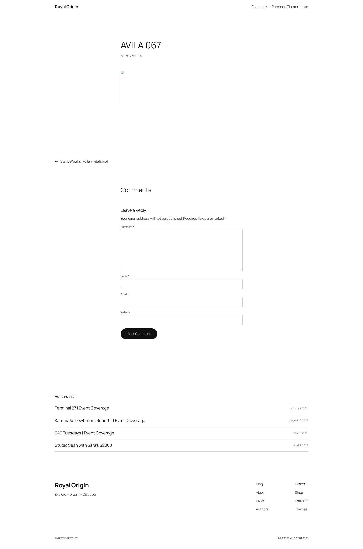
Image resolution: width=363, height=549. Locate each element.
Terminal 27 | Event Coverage (82, 408)
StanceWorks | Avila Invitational (84, 161)
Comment (127, 227)
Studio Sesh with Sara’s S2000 (83, 445)
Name (125, 276)
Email (125, 294)
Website (125, 312)
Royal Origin (66, 6)
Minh (136, 55)
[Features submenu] (267, 7)
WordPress (302, 538)
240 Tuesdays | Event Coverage (84, 433)
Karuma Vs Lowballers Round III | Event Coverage (100, 420)
